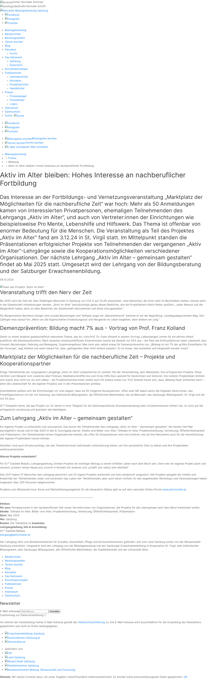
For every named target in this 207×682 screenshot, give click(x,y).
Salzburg (15, 61)
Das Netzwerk (13, 57)
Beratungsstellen (15, 37)
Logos (13, 103)
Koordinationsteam (16, 68)
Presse (9, 92)
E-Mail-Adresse (9, 611)
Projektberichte (19, 84)
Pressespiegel (18, 96)
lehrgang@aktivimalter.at (15, 534)
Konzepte (15, 80)
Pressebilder (17, 100)
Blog (7, 45)
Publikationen (13, 72)
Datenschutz (12, 111)
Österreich (16, 65)
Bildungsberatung (15, 30)
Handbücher (17, 88)
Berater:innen (13, 34)
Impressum (11, 107)
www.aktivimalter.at (174, 489)
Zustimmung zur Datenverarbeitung (21, 615)
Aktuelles (10, 49)
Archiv (13, 53)
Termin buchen (14, 41)
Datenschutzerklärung (91, 622)
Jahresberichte (19, 76)
